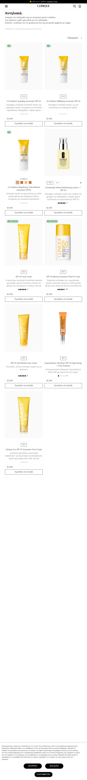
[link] (24, 66)
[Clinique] (43, 6)
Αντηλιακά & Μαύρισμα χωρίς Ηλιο (28, 29)
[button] (80, 6)
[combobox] (66, 38)
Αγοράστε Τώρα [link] (52, 1)
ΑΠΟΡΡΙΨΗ (32, 766)
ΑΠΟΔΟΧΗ (54, 766)
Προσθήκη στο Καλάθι (24, 123)
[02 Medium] (17, 182)
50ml (57, 182)
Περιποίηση (9, 29)
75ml (50, 182)
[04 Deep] (21, 182)
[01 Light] (26, 182)
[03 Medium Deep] (30, 182)
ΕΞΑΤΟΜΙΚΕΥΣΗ (43, 774)
